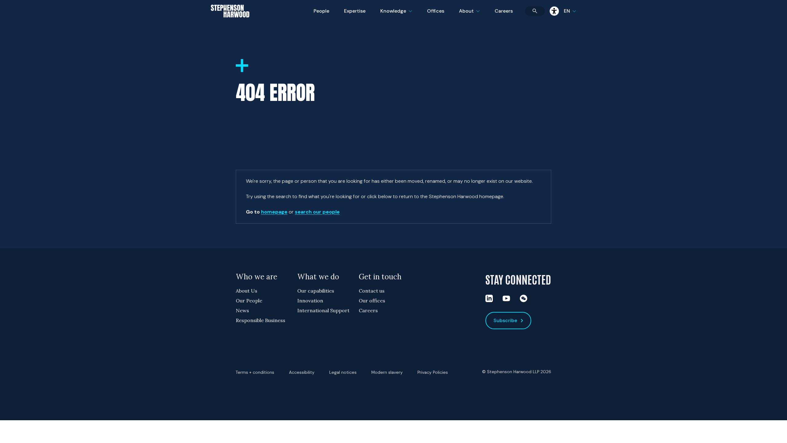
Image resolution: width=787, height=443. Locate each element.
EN (567, 11)
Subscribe (505, 320)
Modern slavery (387, 372)
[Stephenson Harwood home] (230, 22)
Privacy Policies (432, 372)
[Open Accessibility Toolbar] (554, 11)
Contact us (372, 291)
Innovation (310, 300)
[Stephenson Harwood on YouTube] (506, 298)
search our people (317, 212)
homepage (274, 212)
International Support (323, 310)
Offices (435, 11)
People (321, 11)
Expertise (355, 11)
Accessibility (301, 372)
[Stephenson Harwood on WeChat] (523, 298)
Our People (249, 300)
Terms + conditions (255, 372)
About (473, 15)
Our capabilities (315, 291)
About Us (246, 291)
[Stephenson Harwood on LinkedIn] (489, 298)
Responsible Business (260, 320)
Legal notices (343, 372)
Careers (504, 11)
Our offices (372, 300)
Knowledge (395, 15)
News (242, 310)
